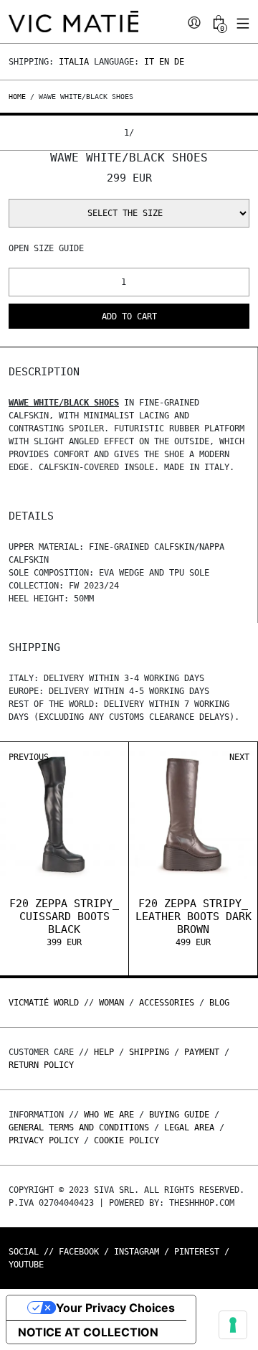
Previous (29, 757)
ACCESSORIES (166, 1003)
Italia (74, 62)
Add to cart (129, 316)
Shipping (149, 1052)
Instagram (136, 1252)
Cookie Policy (126, 1140)
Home (19, 96)
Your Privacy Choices (115, 1307)
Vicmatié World (44, 1003)
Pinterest (196, 1252)
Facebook (79, 1252)
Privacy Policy (44, 1140)
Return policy (41, 1065)
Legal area (189, 1127)
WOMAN (111, 1003)
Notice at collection (88, 1332)
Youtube (26, 1265)
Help (104, 1052)
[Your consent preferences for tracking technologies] (233, 1325)
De (179, 62)
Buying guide (179, 1115)
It (149, 62)
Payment (201, 1052)
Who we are (109, 1115)
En (164, 62)
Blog (219, 1003)
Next (239, 757)
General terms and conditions (79, 1127)
